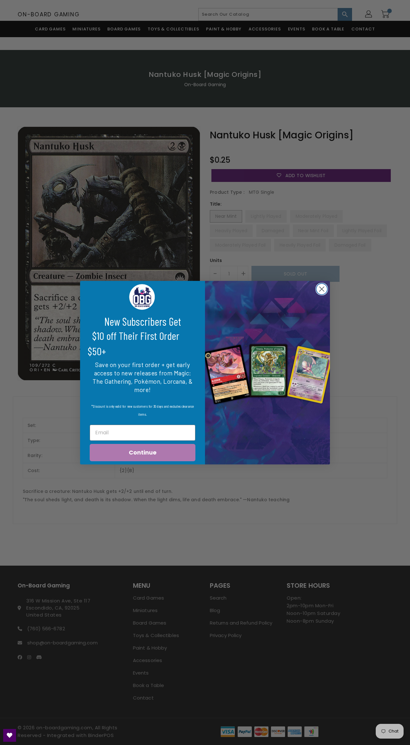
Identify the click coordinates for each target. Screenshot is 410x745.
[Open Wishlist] (9, 735)
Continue (143, 452)
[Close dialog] (321, 289)
